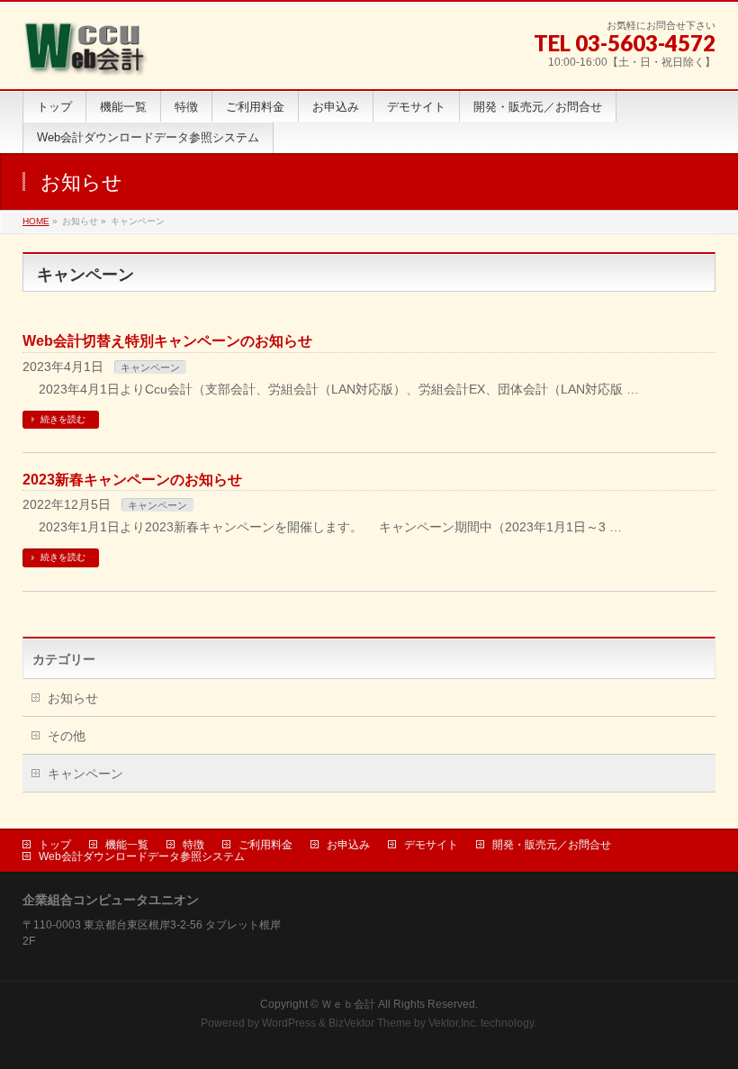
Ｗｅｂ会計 (348, 1004)
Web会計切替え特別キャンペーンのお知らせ (167, 341)
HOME (36, 221)
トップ (55, 844)
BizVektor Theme (369, 1023)
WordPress (289, 1023)
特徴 (193, 844)
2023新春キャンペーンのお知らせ (132, 479)
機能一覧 (126, 844)
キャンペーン (150, 367)
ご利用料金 (265, 844)
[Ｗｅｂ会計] (85, 55)
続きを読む (63, 419)
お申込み (348, 844)
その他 (67, 736)
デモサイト (431, 844)
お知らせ (73, 698)
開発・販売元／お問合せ (551, 844)
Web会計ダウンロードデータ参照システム (142, 856)
